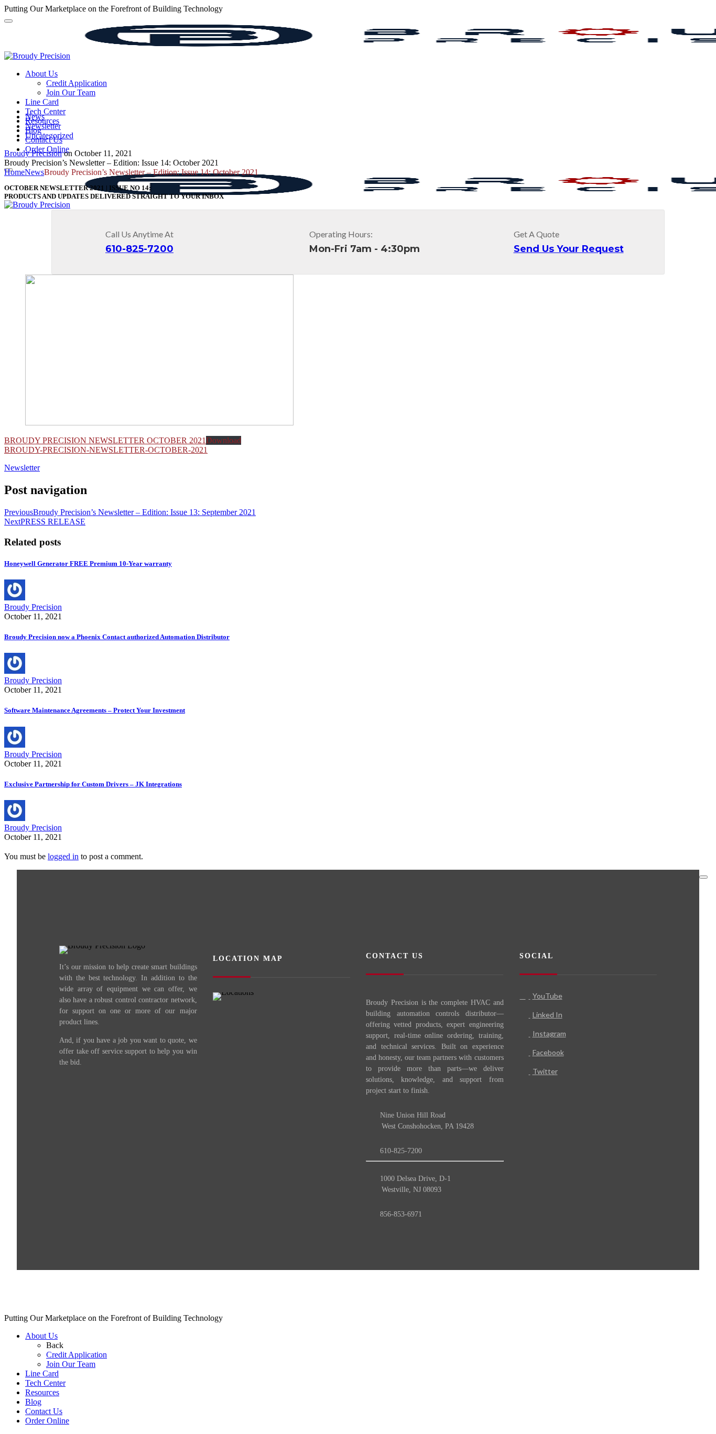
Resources (42, 1392)
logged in (63, 856)
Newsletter (43, 126)
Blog (33, 1401)
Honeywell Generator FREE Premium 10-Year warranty (88, 563)
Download (223, 440)
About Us (41, 73)
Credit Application (76, 83)
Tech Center (45, 111)
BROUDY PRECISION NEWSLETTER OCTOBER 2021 (105, 440)
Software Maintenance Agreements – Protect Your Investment (94, 710)
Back (54, 1345)
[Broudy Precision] (37, 55)
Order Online (47, 1420)
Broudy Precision (33, 153)
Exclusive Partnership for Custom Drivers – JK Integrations (93, 784)
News (35, 116)
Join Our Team (70, 92)
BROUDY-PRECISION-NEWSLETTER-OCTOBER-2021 (106, 449)
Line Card (42, 101)
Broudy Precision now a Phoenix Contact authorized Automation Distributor (117, 637)
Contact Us (43, 1411)
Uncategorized (49, 135)
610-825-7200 (139, 249)
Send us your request (569, 249)
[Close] (703, 877)
